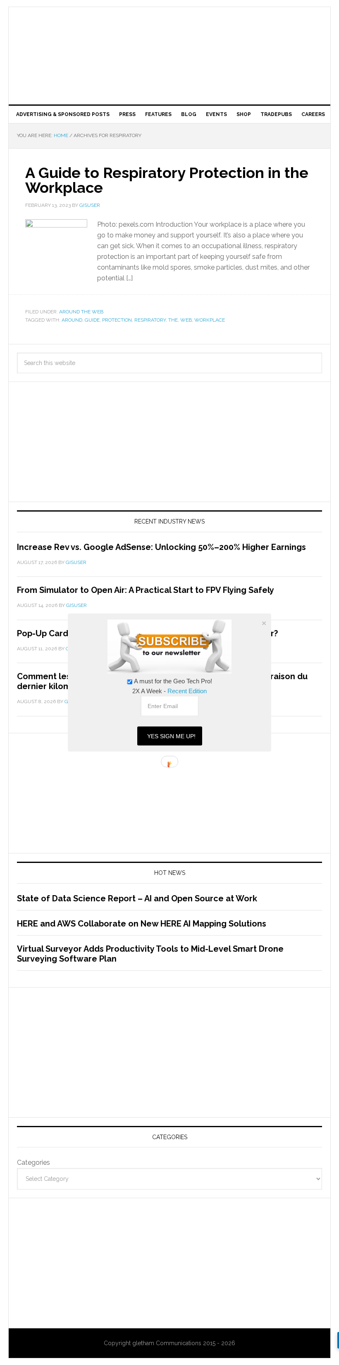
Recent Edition (187, 690)
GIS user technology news (169, 33)
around (72, 320)
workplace (209, 320)
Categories (33, 1162)
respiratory (150, 320)
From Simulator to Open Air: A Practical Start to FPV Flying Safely (145, 590)
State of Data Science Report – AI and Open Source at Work (137, 898)
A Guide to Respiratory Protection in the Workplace (166, 180)
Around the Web (81, 312)
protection (117, 320)
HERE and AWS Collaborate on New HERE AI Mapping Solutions (141, 924)
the (173, 320)
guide (92, 320)
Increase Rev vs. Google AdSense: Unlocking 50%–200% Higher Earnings (161, 547)
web (186, 320)
